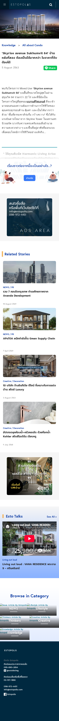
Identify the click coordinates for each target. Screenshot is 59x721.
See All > (52, 516)
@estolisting (13, 670)
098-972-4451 (10, 686)
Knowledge (9, 45)
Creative (44, 621)
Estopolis (11, 694)
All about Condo (32, 45)
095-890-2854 (11, 667)
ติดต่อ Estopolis (11, 660)
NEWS (13, 608)
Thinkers (15, 621)
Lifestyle (42, 608)
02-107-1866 (10, 680)
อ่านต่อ (29, 178)
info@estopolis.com (13, 689)
